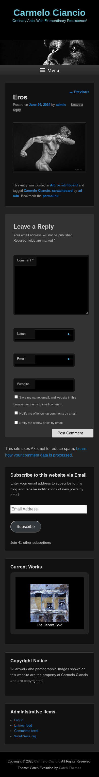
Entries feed (23, 725)
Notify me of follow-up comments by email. (48, 413)
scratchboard (62, 191)
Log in (18, 720)
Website (23, 384)
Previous (79, 92)
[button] (37, 615)
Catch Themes (70, 768)
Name (21, 334)
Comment (25, 260)
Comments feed (26, 731)
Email (21, 359)
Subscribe (25, 526)
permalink (50, 196)
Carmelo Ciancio (49, 12)
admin (61, 105)
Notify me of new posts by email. (41, 423)
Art (52, 185)
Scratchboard (67, 185)
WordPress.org (25, 736)
